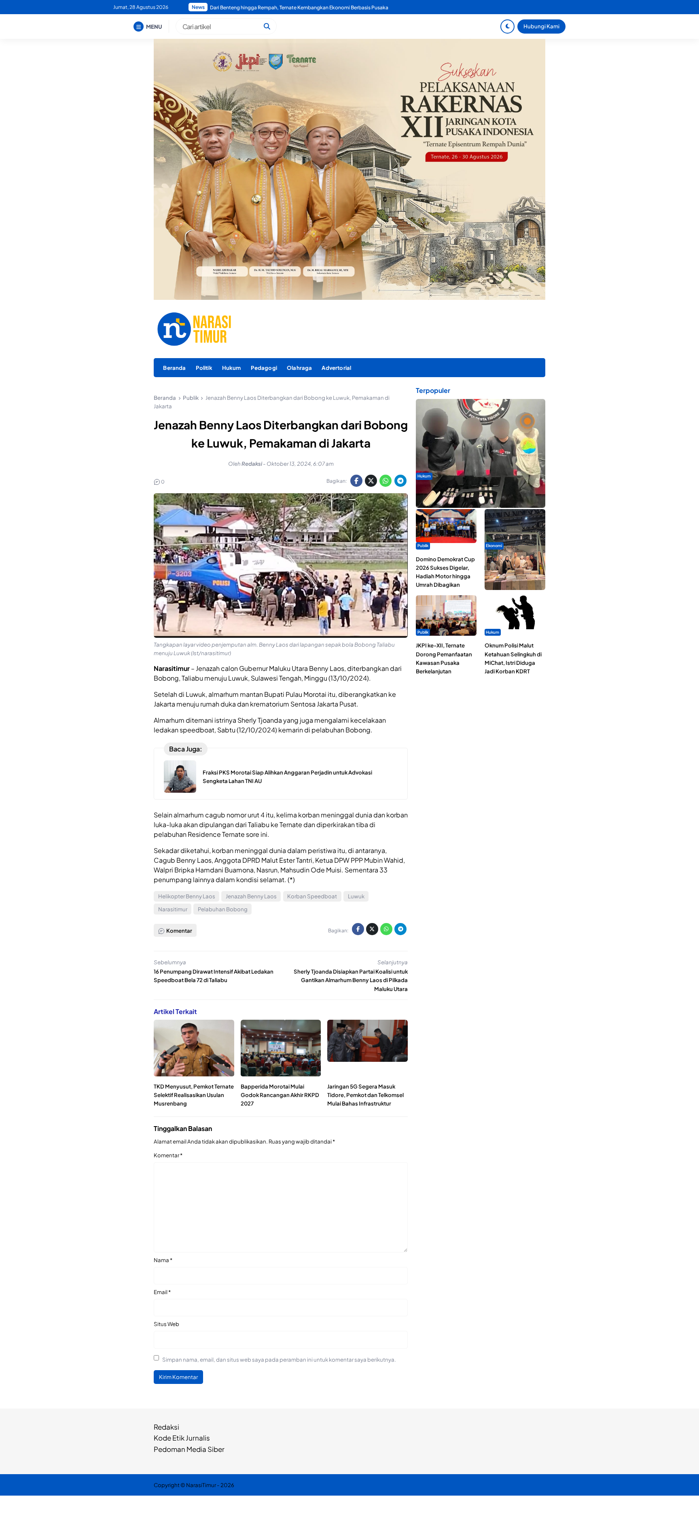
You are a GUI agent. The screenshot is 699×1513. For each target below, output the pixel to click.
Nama (163, 1259)
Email (162, 1291)
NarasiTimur (201, 1484)
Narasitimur (172, 909)
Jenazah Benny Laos (251, 896)
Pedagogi (264, 367)
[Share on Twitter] (371, 481)
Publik (422, 545)
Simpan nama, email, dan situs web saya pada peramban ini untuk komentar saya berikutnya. (279, 1359)
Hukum (231, 367)
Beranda (174, 367)
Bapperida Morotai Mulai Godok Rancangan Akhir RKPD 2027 (280, 1095)
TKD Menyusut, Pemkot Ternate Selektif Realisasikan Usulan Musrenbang (194, 1095)
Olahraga (299, 367)
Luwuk (356, 896)
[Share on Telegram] (400, 481)
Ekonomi (494, 545)
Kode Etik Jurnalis (182, 1437)
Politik (204, 367)
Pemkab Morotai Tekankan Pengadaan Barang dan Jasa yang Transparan (292, 7)
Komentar (168, 1155)
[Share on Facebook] (356, 481)
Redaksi (166, 1426)
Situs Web (166, 1323)
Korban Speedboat (312, 896)
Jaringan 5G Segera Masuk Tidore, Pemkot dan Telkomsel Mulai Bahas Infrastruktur (365, 1095)
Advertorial (336, 367)
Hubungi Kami (541, 26)
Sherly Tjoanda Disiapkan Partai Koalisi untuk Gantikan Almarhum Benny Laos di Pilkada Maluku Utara (351, 980)
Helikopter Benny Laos (186, 896)
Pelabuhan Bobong (223, 909)
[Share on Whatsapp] (385, 481)
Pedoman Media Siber (189, 1449)
